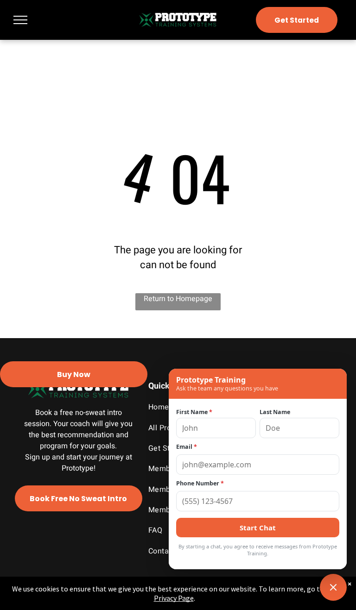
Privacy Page (174, 598)
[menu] (20, 20)
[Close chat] (333, 587)
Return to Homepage (178, 298)
